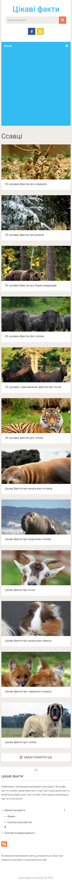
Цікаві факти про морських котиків (28, 488)
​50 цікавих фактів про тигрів (24, 437)
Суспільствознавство (19, 822)
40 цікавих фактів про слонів (24, 336)
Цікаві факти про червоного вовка (28, 691)
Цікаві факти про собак (21, 742)
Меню (8, 46)
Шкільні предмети (14, 810)
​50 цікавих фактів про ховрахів (26, 184)
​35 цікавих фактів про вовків (24, 235)
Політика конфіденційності (19, 833)
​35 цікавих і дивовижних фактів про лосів (33, 387)
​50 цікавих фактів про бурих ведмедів (30, 285)
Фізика (11, 816)
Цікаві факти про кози (20, 590)
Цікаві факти (36, 9)
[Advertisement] (36, 88)
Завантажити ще (38, 757)
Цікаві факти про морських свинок (28, 640)
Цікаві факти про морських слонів (28, 539)
